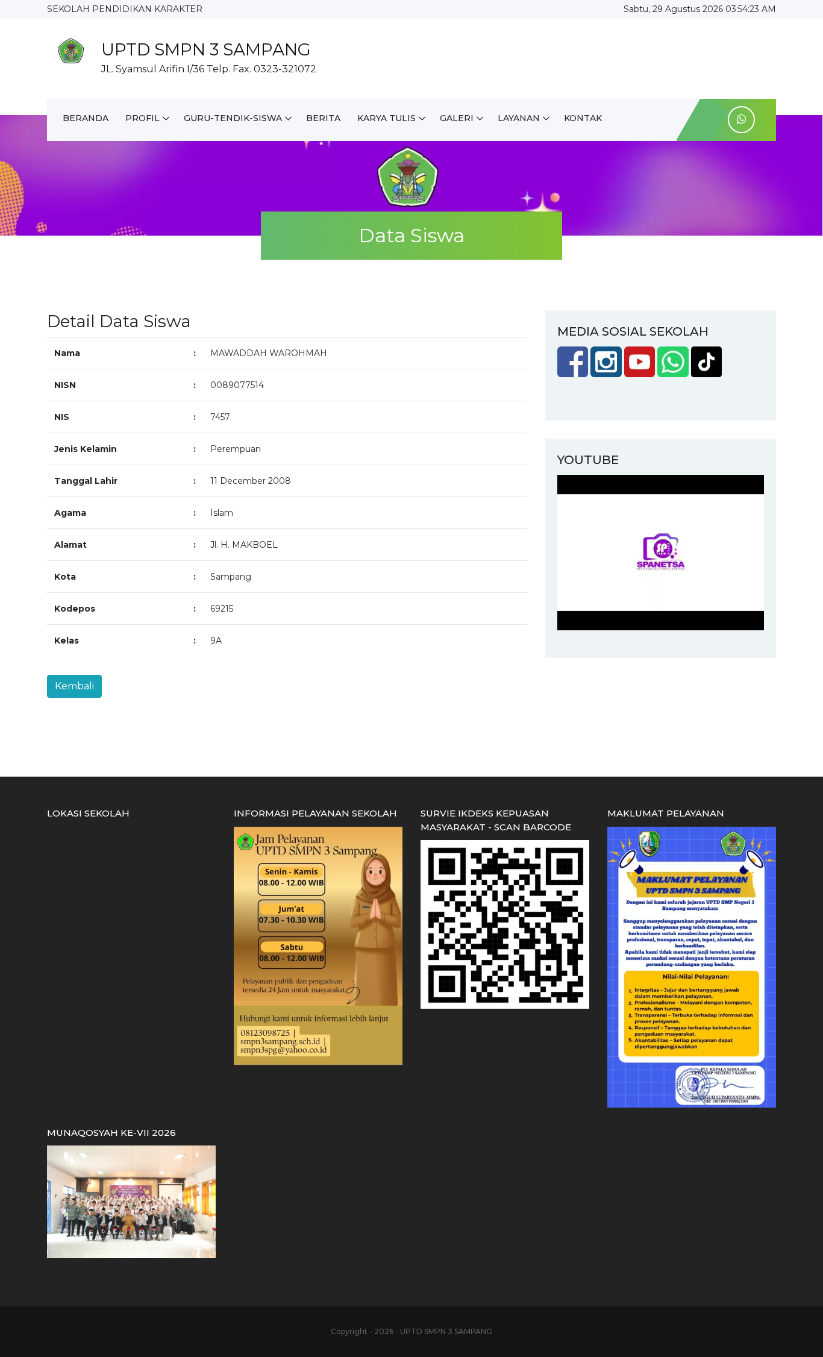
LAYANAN (519, 118)
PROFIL (142, 118)
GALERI (457, 118)
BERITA (323, 118)
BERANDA (85, 118)
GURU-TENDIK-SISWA (233, 118)
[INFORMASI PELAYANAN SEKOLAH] (318, 945)
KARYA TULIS (386, 118)
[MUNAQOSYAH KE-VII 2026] (131, 1201)
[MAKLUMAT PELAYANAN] (691, 966)
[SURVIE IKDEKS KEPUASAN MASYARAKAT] (505, 923)
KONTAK (583, 118)
